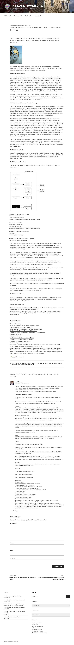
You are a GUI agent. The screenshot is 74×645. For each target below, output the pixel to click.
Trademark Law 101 (28, 364)
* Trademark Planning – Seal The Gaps (13, 596)
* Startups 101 (28, 15)
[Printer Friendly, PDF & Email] (17, 357)
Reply (16, 511)
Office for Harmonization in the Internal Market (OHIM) (24, 307)
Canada (43, 82)
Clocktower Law (27, 363)
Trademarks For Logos (16, 334)
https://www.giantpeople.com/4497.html (24, 391)
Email (12, 550)
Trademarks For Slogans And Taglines (20, 341)
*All (13, 363)
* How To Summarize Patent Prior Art (12, 617)
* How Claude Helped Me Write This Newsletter (15, 600)
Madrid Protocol (20, 77)
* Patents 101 (7, 15)
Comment (13, 523)
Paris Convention (38, 89)
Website (12, 558)
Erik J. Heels (27, 25)
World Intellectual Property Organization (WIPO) (23, 313)
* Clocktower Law (28, 5)
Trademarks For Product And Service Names (22, 337)
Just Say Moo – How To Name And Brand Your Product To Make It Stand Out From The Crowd (35, 344)
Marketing (52, 363)
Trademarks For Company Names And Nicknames (23, 331)
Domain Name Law (15, 324)
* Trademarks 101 (18, 15)
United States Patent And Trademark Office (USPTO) (24, 311)
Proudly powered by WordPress (11, 641)
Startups (59, 363)
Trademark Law (17, 364)
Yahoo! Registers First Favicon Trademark (21, 327)
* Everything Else (38, 15)
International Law (43, 363)
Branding (18, 363)
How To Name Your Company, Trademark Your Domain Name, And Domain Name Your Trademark (36, 348)
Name (12, 543)
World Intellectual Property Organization (41, 144)
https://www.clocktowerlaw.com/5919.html (45, 391)
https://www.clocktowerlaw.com (39, 632)
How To (34, 363)
